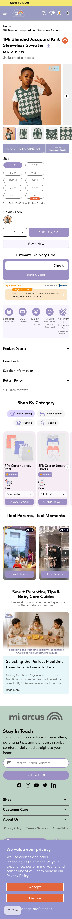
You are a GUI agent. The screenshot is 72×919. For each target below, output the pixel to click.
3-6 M (35, 165)
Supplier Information (18, 371)
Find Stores (19, 574)
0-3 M (13, 165)
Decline (35, 898)
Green (8, 223)
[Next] (66, 96)
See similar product (34, 203)
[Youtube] (36, 785)
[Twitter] (45, 785)
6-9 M (13, 172)
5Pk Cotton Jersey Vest (18, 467)
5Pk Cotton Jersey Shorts (51, 467)
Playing (27, 422)
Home (7, 26)
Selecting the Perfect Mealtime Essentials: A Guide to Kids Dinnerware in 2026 (35, 667)
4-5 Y (13, 195)
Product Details (14, 349)
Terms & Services (37, 828)
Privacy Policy (12, 828)
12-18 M (13, 180)
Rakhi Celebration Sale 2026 (36, 3)
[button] (67, 467)
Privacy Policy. (17, 875)
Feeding (51, 422)
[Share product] (48, 45)
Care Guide (11, 361)
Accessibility (60, 828)
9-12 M (35, 172)
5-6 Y (35, 196)
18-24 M (35, 180)
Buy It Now (36, 244)
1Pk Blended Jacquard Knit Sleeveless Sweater (32, 30)
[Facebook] (19, 785)
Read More (13, 689)
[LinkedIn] (53, 785)
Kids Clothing (24, 413)
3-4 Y (35, 188)
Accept (35, 887)
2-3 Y (13, 188)
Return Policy (13, 380)
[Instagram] (27, 785)
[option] (32, 94)
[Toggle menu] (5, 14)
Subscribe (36, 775)
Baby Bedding (54, 413)
